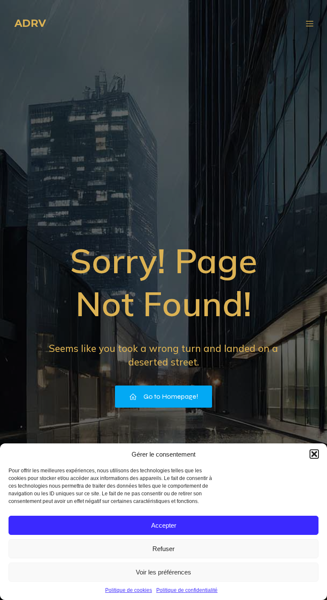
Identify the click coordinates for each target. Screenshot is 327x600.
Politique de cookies (128, 590)
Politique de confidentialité (187, 590)
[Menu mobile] (309, 23)
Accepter (163, 525)
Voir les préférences (163, 572)
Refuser (163, 548)
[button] (314, 454)
